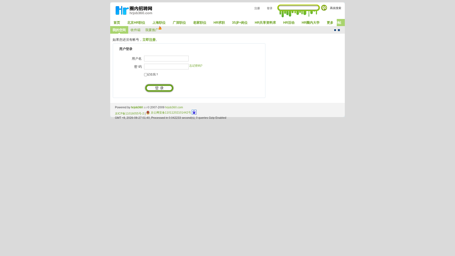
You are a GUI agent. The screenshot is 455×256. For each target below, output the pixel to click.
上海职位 (159, 22)
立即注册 (149, 39)
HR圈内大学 (311, 22)
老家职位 (199, 22)
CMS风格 (339, 30)
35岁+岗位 (240, 22)
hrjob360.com (174, 107)
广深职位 (179, 22)
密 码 (138, 67)
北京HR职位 (136, 22)
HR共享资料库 (265, 22)
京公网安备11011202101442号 (171, 112)
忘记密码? (195, 65)
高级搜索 (335, 8)
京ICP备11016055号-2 (129, 113)
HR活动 (289, 22)
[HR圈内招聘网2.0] (136, 11)
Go (324, 8)
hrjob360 (137, 107)
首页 (117, 22)
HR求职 (219, 22)
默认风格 (335, 30)
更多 (330, 22)
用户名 (137, 58)
